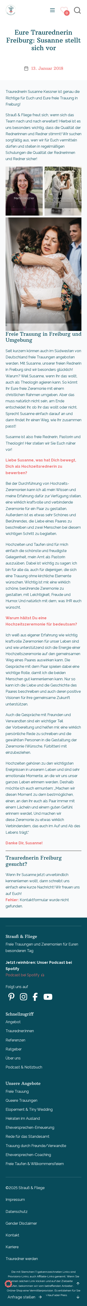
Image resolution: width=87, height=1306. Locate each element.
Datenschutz (17, 1211)
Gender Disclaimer (21, 1223)
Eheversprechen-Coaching (28, 1155)
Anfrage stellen (21, 1297)
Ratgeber (14, 1049)
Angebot (13, 1022)
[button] (8, 1283)
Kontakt (12, 1235)
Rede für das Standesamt (27, 1136)
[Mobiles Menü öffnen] (52, 10)
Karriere (12, 1247)
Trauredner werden (22, 1259)
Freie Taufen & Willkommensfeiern (35, 1164)
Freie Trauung (17, 1091)
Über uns (13, 1058)
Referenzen (15, 1040)
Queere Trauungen (21, 1100)
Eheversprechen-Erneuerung (30, 1127)
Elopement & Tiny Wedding (29, 1109)
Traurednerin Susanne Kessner (31, 91)
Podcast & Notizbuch (24, 1067)
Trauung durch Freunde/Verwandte (36, 1146)
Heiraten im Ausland (23, 1118)
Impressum (15, 1199)
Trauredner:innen (20, 1031)
